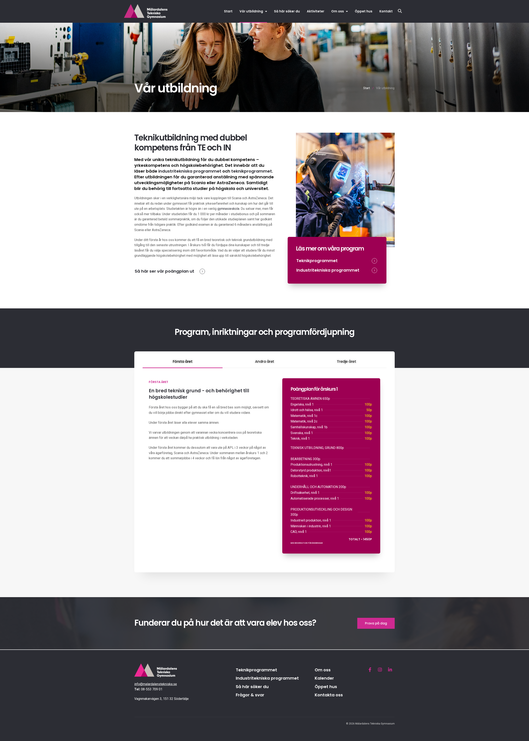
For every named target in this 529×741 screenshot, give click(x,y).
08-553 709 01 (151, 689)
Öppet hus (363, 11)
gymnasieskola (228, 209)
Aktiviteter (315, 11)
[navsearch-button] (400, 11)
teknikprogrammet (251, 171)
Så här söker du (287, 11)
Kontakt (386, 11)
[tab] (183, 362)
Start (228, 11)
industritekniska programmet (189, 171)
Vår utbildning (251, 11)
